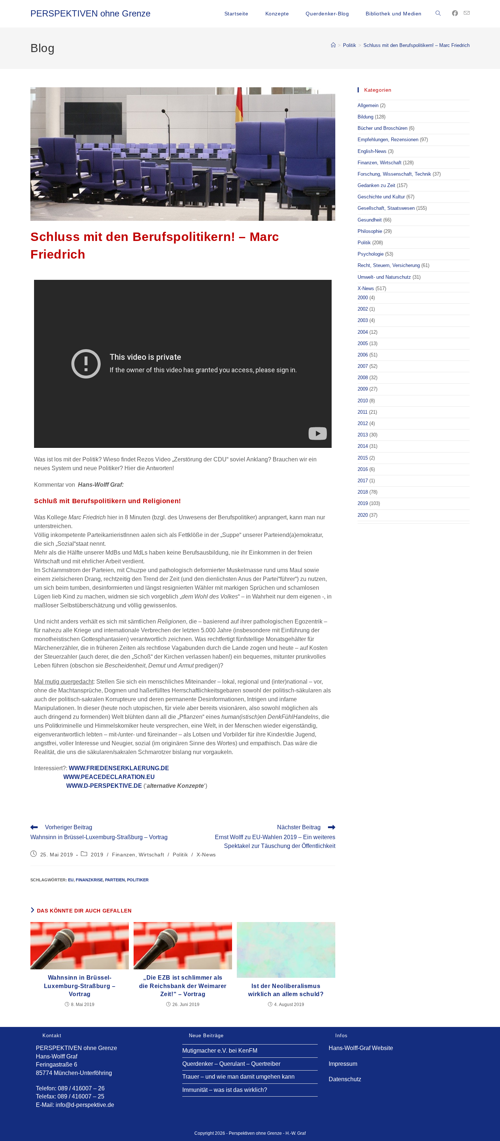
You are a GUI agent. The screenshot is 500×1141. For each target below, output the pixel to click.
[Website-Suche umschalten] (438, 13)
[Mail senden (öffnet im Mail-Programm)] (467, 13)
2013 (363, 435)
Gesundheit (370, 220)
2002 (363, 309)
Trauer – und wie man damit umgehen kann (238, 1077)
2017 (363, 480)
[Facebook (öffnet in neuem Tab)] (455, 13)
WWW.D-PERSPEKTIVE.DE (104, 786)
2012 (363, 423)
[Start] (333, 45)
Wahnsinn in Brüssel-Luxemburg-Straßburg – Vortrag (80, 985)
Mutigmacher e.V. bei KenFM (219, 1050)
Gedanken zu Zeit (376, 185)
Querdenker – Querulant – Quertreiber (231, 1064)
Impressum (343, 1064)
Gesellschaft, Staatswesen (386, 208)
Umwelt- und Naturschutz (384, 277)
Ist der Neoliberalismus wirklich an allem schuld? (286, 990)
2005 (363, 343)
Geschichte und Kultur (381, 197)
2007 (363, 366)
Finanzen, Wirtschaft (138, 854)
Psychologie (371, 254)
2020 (363, 515)
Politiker (138, 880)
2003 (363, 320)
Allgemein (368, 105)
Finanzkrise (89, 880)
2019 (97, 854)
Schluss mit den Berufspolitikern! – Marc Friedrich (416, 45)
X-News (206, 854)
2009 (363, 389)
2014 (363, 446)
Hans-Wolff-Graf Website (361, 1048)
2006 (363, 355)
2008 (363, 377)
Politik (180, 854)
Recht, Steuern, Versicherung (389, 265)
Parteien (115, 880)
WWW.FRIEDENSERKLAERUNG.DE (119, 768)
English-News (372, 151)
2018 (363, 492)
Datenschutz (345, 1079)
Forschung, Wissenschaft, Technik (394, 174)
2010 (363, 400)
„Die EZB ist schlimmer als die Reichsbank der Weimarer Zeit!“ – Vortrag (183, 985)
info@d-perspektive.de (85, 1105)
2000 (363, 297)
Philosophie (370, 231)
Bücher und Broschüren (382, 128)
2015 (363, 458)
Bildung (365, 117)
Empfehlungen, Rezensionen (388, 139)
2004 (363, 332)
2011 (362, 412)
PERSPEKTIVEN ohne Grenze (90, 13)
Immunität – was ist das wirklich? (224, 1090)
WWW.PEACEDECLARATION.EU (109, 777)
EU (71, 880)
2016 (363, 469)
